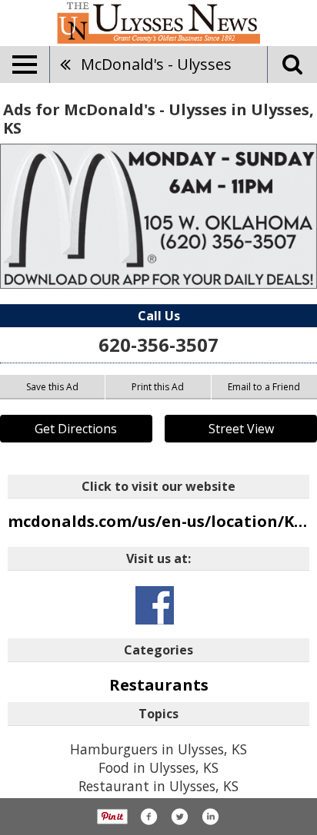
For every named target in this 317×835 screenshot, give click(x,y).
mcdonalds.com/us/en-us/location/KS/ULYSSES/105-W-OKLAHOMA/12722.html (158, 521)
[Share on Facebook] (148, 816)
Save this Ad (52, 386)
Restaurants (159, 684)
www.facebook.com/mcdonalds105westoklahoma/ (154, 605)
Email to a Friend (264, 386)
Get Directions (76, 428)
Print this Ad (158, 386)
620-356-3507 (158, 344)
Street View (241, 428)
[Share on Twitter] (179, 816)
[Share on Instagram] (210, 816)
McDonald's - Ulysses (156, 64)
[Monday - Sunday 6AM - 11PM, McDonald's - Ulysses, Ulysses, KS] (158, 216)
